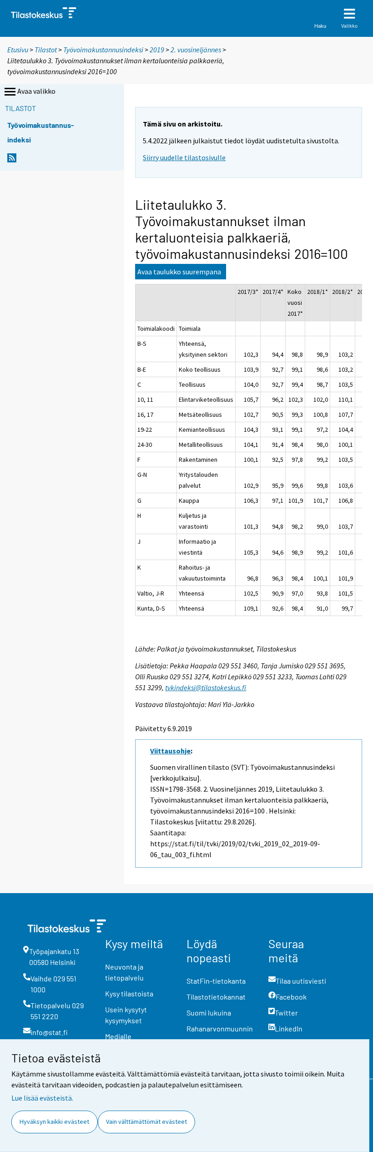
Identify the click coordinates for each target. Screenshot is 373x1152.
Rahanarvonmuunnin (219, 1028)
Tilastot (46, 49)
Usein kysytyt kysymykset (126, 1015)
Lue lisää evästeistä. (42, 1097)
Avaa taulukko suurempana (179, 271)
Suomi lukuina (208, 1012)
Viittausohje (170, 750)
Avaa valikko (36, 91)
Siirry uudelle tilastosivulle (184, 157)
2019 (157, 49)
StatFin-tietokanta (216, 980)
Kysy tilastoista (129, 993)
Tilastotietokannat (216, 996)
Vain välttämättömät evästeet (146, 1121)
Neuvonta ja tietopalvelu (124, 972)
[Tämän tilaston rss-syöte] (11, 160)
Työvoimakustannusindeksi (103, 49)
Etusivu (17, 49)
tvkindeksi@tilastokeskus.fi (205, 687)
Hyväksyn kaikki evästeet (54, 1121)
